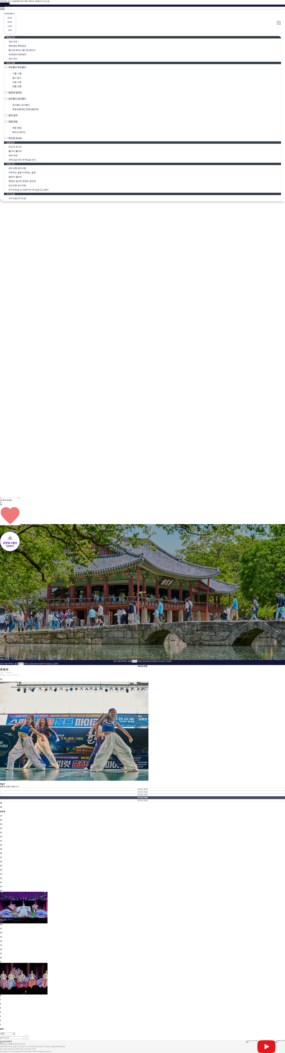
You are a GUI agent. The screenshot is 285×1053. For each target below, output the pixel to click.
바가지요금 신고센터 (163, 661)
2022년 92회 (142, 800)
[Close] (279, 23)
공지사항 (117, 661)
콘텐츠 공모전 (142, 661)
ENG (6, 6)
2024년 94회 (142, 795)
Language (8, 13)
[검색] (26, 1037)
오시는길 (45, 1)
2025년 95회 (142, 792)
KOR (2, 6)
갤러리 (134, 661)
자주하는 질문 (126, 661)
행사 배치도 (29, 1)
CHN (11, 6)
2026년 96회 (142, 789)
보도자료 (151, 661)
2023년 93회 (142, 798)
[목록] (1, 679)
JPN (14, 6)
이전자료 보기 (5, 1)
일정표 (38, 1)
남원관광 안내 (18, 1)
